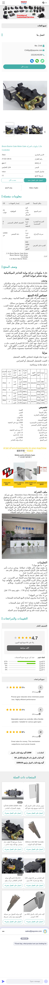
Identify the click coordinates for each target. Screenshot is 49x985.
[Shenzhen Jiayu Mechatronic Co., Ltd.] (24, 2)
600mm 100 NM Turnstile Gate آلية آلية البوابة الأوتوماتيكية (34, 843)
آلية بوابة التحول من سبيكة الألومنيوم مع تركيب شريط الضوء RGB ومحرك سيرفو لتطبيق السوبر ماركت (13, 915)
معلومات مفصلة (33, 188)
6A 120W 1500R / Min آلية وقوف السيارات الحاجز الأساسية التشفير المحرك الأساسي (13, 807)
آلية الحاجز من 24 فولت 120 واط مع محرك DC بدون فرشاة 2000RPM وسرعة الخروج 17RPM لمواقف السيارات (34, 879)
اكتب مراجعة (24, 648)
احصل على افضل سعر (35, 180)
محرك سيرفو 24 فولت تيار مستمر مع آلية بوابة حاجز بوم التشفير (13, 843)
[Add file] (46, 981)
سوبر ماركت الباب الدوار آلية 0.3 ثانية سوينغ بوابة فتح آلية (34, 807)
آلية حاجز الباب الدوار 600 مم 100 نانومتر (34, 915)
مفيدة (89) (35, 736)
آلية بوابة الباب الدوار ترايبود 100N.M (30, 763)
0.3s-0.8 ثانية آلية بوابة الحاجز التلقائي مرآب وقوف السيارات (12, 879)
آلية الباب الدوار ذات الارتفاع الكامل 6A (29, 758)
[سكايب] (32, 61)
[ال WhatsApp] (42, 61)
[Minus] (3, 931)
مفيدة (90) (35, 714)
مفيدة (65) (35, 692)
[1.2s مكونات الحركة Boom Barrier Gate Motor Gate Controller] (25, 97)
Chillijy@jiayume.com (33, 50)
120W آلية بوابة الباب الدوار (21, 753)
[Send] (3, 981)
